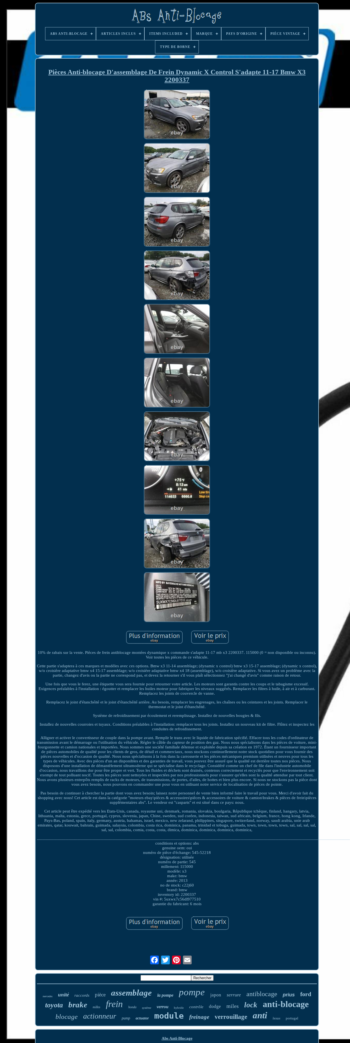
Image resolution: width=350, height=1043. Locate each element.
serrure (234, 995)
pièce (100, 995)
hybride (179, 1007)
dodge (215, 1006)
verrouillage (231, 1016)
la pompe (165, 995)
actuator (142, 1018)
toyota (54, 1005)
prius (289, 995)
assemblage (131, 993)
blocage (67, 1016)
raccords (81, 995)
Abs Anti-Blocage (177, 1038)
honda (132, 1007)
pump (126, 1018)
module (169, 1016)
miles (232, 1006)
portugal (292, 1018)
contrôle (196, 1007)
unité (63, 995)
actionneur (99, 1016)
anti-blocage (286, 1004)
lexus (276, 1018)
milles (96, 1007)
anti (260, 1015)
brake (77, 1004)
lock (250, 1005)
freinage (199, 1017)
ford (305, 994)
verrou (162, 1006)
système (146, 1007)
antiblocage (261, 994)
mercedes (47, 996)
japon (215, 995)
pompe (192, 992)
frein (114, 1004)
